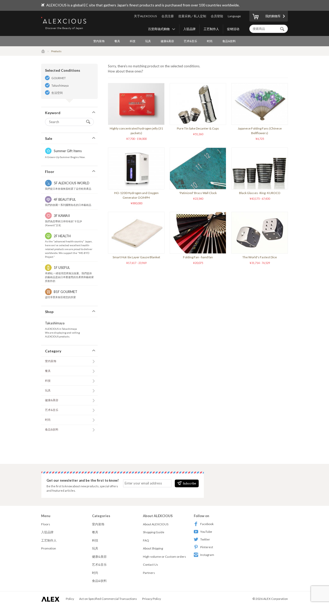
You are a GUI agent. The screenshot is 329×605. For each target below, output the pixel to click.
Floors (45, 524)
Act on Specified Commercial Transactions (108, 599)
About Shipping (153, 548)
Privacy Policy (151, 599)
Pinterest (206, 547)
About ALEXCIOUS (155, 524)
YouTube (206, 532)
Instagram (207, 555)
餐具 (117, 41)
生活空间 (57, 92)
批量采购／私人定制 (192, 16)
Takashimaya (60, 85)
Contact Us (150, 564)
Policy (70, 599)
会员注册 (167, 16)
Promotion (48, 548)
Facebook (207, 524)
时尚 (210, 41)
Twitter (205, 539)
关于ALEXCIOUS (145, 16)
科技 (132, 41)
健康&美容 (167, 41)
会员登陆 (217, 16)
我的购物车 (273, 16)
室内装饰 (99, 41)
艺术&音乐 (190, 41)
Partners (149, 573)
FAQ (146, 540)
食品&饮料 (229, 41)
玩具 (148, 41)
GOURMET (58, 78)
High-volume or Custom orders (164, 556)
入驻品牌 (189, 29)
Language (234, 16)
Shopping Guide (153, 532)
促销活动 (233, 29)
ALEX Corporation (275, 599)
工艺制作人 (211, 29)
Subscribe (189, 483)
